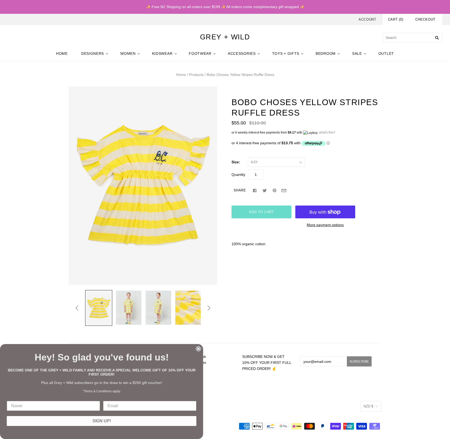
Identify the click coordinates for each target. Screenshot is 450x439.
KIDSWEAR (162, 53)
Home (181, 75)
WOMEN (128, 53)
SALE (357, 53)
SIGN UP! (101, 421)
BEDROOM (326, 53)
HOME (62, 53)
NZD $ (368, 406)
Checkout (425, 19)
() (395, 19)
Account (367, 19)
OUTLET (386, 53)
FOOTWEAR (200, 53)
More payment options (325, 225)
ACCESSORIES (242, 53)
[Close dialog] (198, 348)
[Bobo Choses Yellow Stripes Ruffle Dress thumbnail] (98, 308)
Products (196, 75)
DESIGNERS (92, 53)
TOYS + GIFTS (285, 53)
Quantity (238, 174)
